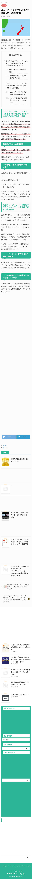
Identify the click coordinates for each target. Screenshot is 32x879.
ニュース (5, 447)
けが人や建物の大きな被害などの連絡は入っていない (18, 100)
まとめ (4, 445)
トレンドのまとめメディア (16, 871)
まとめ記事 (5, 866)
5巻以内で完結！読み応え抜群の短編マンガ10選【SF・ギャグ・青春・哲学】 (21, 659)
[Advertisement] (16, 362)
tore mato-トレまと (16, 873)
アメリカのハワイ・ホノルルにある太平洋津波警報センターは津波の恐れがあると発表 (17, 63)
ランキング (12, 866)
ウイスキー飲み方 (21, 866)
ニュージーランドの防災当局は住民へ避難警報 (18, 93)
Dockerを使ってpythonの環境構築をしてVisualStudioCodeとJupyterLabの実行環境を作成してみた (20, 570)
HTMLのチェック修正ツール (20, 695)
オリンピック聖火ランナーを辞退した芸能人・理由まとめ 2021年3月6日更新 (20, 542)
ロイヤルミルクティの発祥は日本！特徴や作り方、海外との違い (20, 672)
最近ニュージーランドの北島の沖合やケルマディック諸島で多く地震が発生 (16, 85)
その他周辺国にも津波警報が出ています (18, 77)
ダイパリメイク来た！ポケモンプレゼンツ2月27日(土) (20, 515)
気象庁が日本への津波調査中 (17, 71)
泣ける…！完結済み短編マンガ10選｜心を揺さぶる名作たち (20, 647)
